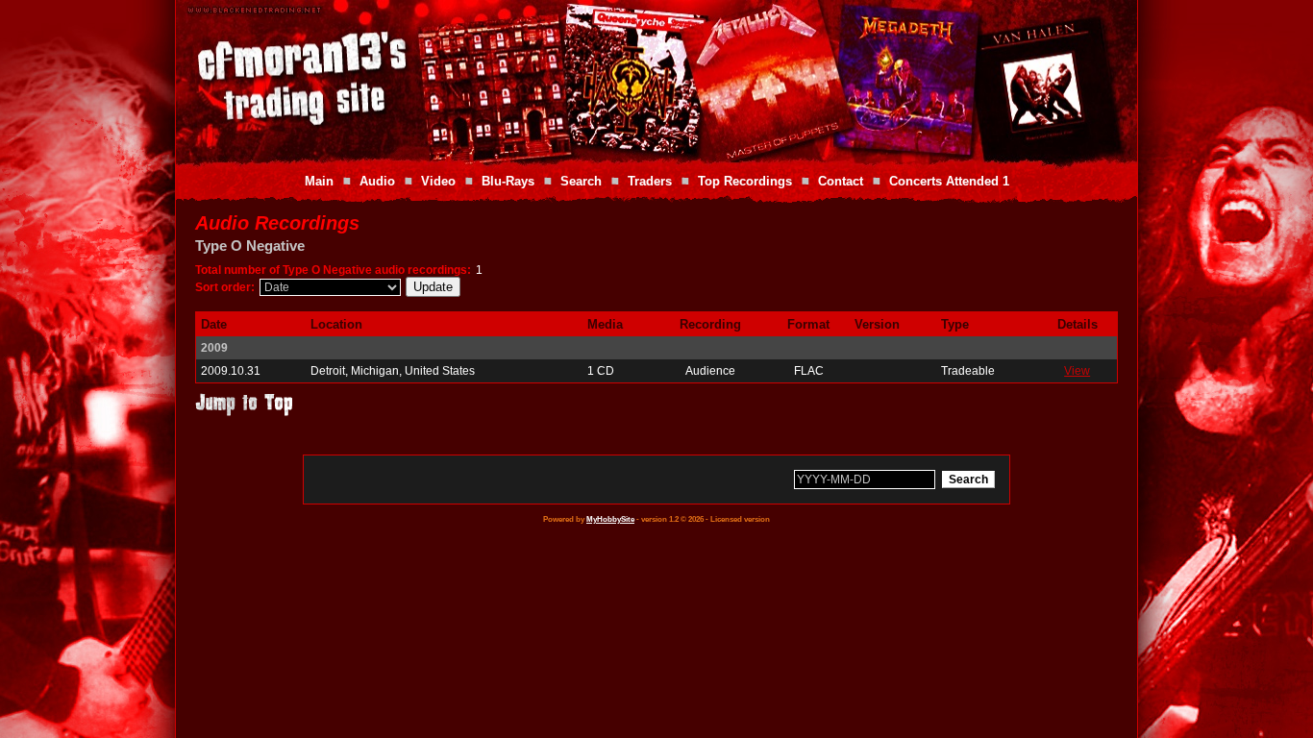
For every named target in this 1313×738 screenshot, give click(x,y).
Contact (840, 181)
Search (581, 181)
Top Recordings (745, 181)
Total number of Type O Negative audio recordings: (333, 270)
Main (319, 181)
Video (438, 181)
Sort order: (225, 287)
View (1077, 371)
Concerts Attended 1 (949, 181)
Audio (377, 181)
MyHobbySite (610, 519)
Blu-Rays (508, 181)
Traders (650, 181)
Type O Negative (250, 245)
